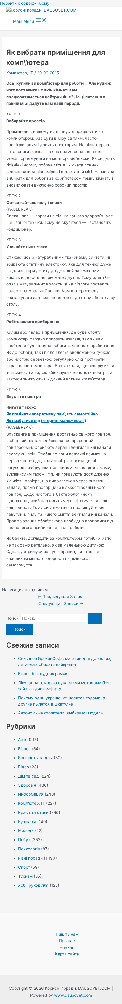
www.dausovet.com (73, 995)
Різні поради (30, 858)
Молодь (26, 830)
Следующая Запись (61, 603)
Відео (23, 766)
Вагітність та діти (35, 757)
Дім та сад (28, 776)
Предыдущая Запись (61, 596)
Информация (31, 794)
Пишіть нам (67, 934)
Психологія (29, 848)
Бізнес (24, 748)
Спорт (24, 867)
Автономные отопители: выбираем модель (60, 713)
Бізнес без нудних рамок (42, 673)
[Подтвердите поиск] (95, 618)
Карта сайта (67, 954)
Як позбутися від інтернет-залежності (45, 420)
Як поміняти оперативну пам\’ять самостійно (52, 414)
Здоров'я (27, 785)
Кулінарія (27, 821)
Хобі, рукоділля (33, 885)
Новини (67, 947)
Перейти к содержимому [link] (24, 3)
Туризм (25, 876)
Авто (23, 739)
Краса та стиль (33, 812)
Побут (24, 839)
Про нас (67, 940)
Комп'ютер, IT (19, 72)
